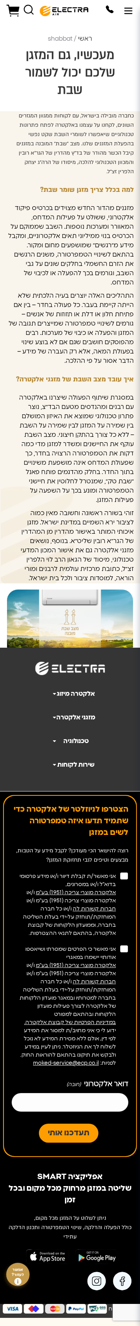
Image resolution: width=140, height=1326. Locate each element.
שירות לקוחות (75, 765)
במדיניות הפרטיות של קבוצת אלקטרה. (70, 1022)
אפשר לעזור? (18, 1272)
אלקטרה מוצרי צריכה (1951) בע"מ (76, 892)
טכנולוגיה (76, 741)
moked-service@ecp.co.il (66, 1063)
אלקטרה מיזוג (76, 694)
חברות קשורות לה (94, 909)
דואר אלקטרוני (97, 1084)
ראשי (85, 39)
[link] (123, 1281)
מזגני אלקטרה (75, 717)
